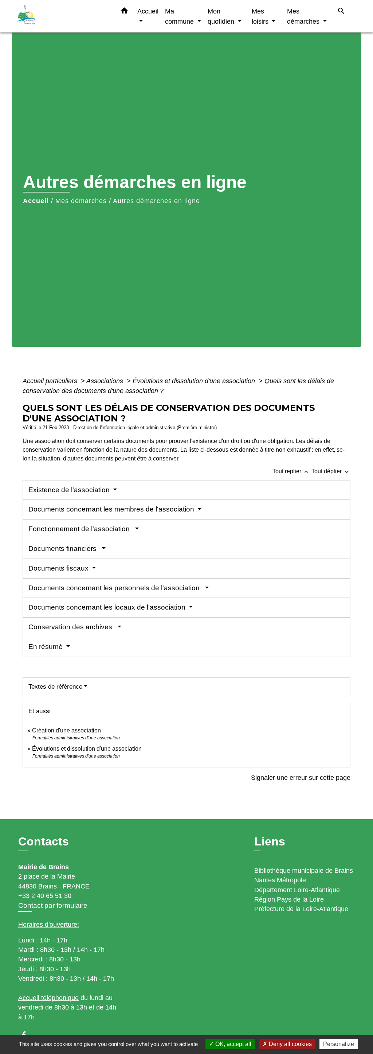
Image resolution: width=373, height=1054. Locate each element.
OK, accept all (232, 1044)
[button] (124, 12)
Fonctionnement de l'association (80, 529)
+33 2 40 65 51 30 (44, 895)
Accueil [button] (147, 11)
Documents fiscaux (59, 568)
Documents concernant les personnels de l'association (115, 588)
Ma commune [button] (180, 16)
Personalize (338, 1044)
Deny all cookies (289, 1044)
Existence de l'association (69, 490)
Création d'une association (66, 730)
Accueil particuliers (51, 381)
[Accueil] (62, 16)
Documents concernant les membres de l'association (112, 509)
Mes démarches (81, 201)
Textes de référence (55, 686)
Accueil (36, 201)
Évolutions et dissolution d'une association (195, 381)
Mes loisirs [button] (261, 16)
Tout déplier (330, 471)
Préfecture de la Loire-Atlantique (301, 909)
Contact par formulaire (52, 905)
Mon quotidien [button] (222, 16)
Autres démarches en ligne (156, 201)
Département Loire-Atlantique (297, 890)
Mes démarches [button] (304, 16)
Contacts (43, 841)
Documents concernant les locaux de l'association (107, 607)
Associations (105, 381)
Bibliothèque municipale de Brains (303, 870)
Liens (269, 841)
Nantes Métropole (280, 880)
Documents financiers (64, 548)
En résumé (46, 646)
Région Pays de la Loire (289, 899)
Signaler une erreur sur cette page (300, 777)
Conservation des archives (72, 627)
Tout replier (291, 471)
